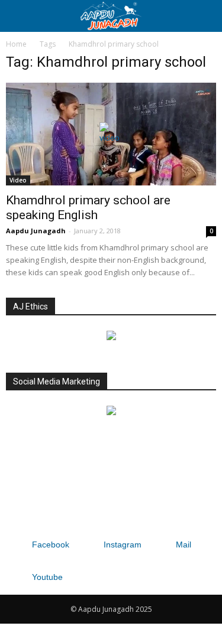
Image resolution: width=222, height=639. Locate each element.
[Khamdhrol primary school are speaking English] (111, 134)
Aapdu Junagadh (36, 230)
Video (18, 180)
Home (16, 44)
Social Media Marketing (56, 381)
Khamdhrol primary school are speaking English (88, 207)
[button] (205, 16)
